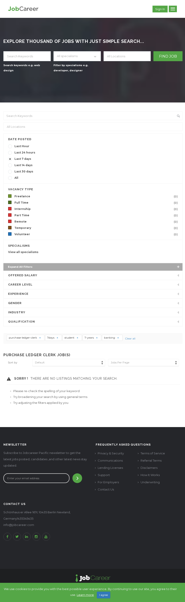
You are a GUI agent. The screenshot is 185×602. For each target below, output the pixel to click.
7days (51, 337)
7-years (90, 337)
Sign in (160, 9)
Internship (96, 209)
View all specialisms (23, 252)
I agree (103, 595)
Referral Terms (151, 460)
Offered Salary (22, 275)
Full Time (96, 203)
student (70, 337)
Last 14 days (23, 165)
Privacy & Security (111, 453)
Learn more (85, 595)
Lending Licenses (110, 468)
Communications (110, 460)
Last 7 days (22, 158)
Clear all (130, 338)
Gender (15, 303)
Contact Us (106, 489)
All (16, 177)
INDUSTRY (16, 312)
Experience (18, 293)
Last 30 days (23, 171)
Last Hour (21, 146)
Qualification (21, 321)
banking (110, 337)
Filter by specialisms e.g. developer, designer (70, 68)
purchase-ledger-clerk (23, 337)
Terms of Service (153, 453)
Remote (96, 221)
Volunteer (96, 234)
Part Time (96, 215)
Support (104, 475)
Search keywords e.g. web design (21, 68)
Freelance (96, 196)
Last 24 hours (24, 152)
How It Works (150, 475)
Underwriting (150, 482)
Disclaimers (149, 468)
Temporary (96, 228)
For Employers (108, 482)
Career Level (20, 284)
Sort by (12, 362)
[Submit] (77, 478)
